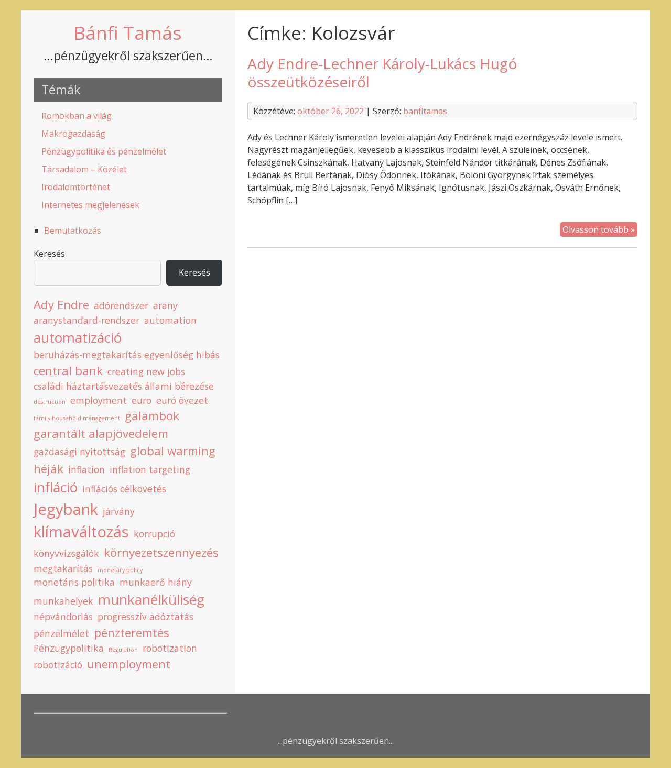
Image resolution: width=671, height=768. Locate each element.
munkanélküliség (151, 599)
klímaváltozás (81, 531)
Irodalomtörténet (75, 187)
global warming (172, 451)
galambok (152, 416)
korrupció (154, 534)
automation (170, 320)
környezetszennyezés (161, 552)
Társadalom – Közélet (84, 169)
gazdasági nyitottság (79, 451)
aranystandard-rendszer (86, 320)
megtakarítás (63, 568)
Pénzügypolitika (69, 648)
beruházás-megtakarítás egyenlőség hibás (127, 354)
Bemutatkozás (72, 230)
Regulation (123, 649)
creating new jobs (146, 371)
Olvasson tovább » (599, 230)
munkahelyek (63, 601)
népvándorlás (63, 616)
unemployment (128, 664)
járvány (119, 511)
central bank (68, 371)
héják (48, 468)
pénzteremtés (131, 632)
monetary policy (120, 570)
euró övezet (182, 400)
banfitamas (425, 111)
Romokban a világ (76, 116)
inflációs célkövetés (124, 488)
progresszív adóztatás (145, 616)
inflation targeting (150, 469)
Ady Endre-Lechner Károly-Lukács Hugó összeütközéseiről (382, 72)
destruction (50, 401)
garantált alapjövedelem (101, 433)
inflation (86, 469)
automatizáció (78, 337)
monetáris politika (74, 582)
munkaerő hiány (156, 582)
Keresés (49, 253)
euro (141, 400)
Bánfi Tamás (128, 32)
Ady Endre (61, 305)
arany (165, 305)
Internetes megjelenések (90, 205)
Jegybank (66, 509)
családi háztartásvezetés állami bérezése (124, 386)
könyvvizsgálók (66, 553)
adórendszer (121, 305)
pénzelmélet (61, 633)
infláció (56, 487)
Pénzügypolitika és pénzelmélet (103, 151)
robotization (170, 648)
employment (98, 400)
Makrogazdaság (73, 133)
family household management (77, 418)
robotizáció (58, 665)
